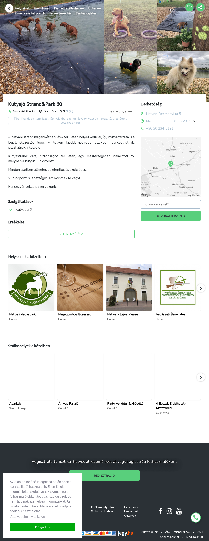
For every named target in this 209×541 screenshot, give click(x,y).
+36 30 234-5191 (160, 128)
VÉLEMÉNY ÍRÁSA (71, 234)
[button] (201, 288)
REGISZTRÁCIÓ (104, 475)
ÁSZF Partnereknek (177, 532)
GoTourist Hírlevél (103, 511)
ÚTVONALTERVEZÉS (171, 216)
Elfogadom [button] (42, 527)
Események (42, 8)
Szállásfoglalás (86, 13)
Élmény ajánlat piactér (30, 13)
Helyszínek (22, 8)
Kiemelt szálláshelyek (69, 8)
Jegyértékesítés (61, 13)
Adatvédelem (149, 532)
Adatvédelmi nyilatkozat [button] (27, 516)
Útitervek (94, 8)
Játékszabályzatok (102, 507)
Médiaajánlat (194, 537)
